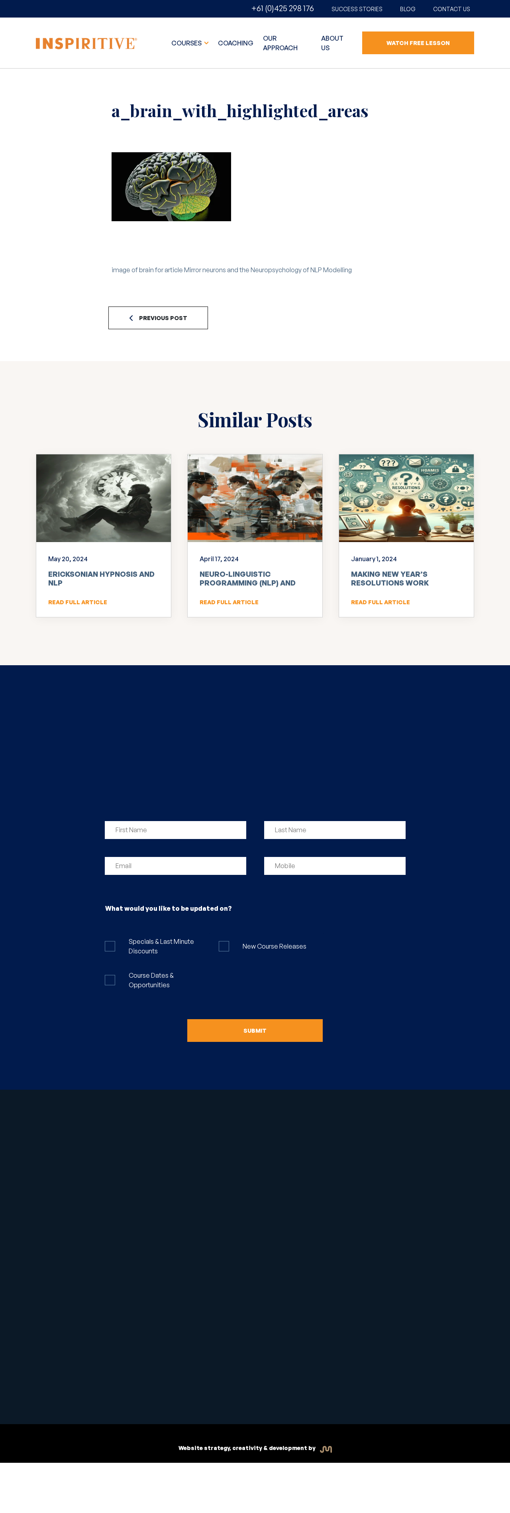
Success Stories (357, 9)
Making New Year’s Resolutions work (390, 578)
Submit (255, 1030)
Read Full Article (77, 602)
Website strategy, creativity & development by (247, 1447)
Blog (408, 9)
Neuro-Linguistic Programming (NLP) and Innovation (248, 582)
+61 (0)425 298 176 (282, 8)
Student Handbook (179, 1383)
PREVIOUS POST (163, 317)
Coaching (235, 43)
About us (332, 43)
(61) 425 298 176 (359, 1164)
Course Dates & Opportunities (151, 980)
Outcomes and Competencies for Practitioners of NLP (256, 1292)
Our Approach (280, 43)
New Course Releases (274, 946)
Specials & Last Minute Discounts (161, 946)
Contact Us (451, 9)
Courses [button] (187, 43)
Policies (274, 1387)
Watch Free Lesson (418, 42)
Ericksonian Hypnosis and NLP (101, 578)
